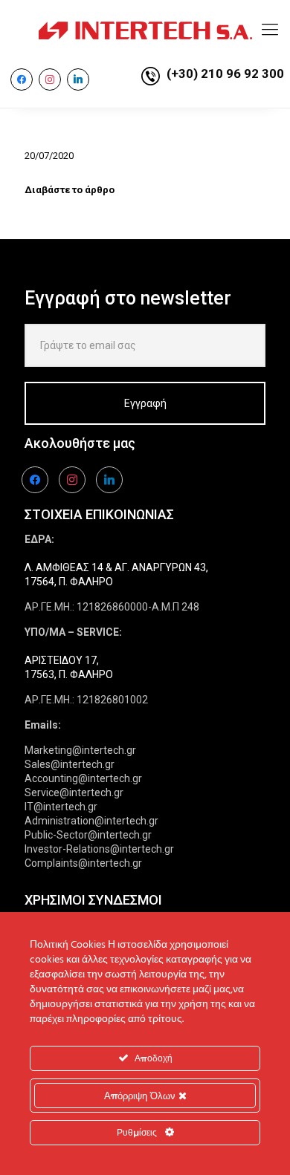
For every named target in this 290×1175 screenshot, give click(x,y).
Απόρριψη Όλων (141, 1095)
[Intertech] (145, 29)
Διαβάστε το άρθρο (70, 189)
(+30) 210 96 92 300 (225, 73)
